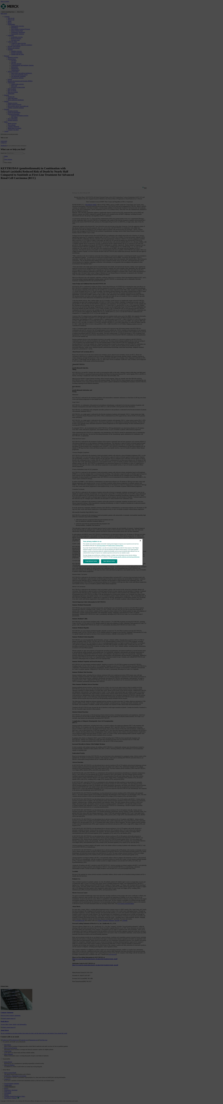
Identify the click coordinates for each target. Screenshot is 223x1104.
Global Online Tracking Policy (115, 545)
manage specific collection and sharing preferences (126, 557)
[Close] (140, 541)
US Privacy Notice (101, 545)
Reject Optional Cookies (109, 561)
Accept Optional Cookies (91, 561)
